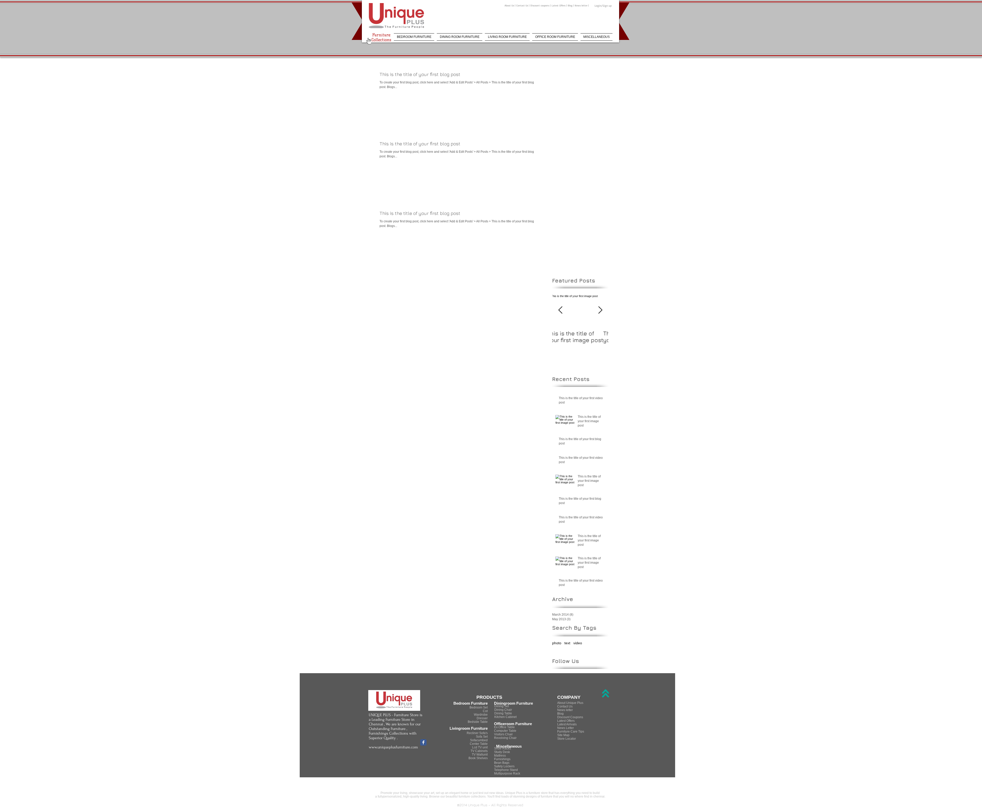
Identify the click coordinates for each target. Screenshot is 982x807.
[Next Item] (600, 310)
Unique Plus (513, 793)
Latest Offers (558, 5)
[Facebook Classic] (423, 742)
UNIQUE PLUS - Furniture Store (394, 715)
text (567, 643)
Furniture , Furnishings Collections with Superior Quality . (393, 733)
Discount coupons (540, 5)
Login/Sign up (603, 5)
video (577, 643)
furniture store (538, 793)
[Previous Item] (560, 310)
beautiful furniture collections (465, 796)
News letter (581, 5)
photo (556, 643)
